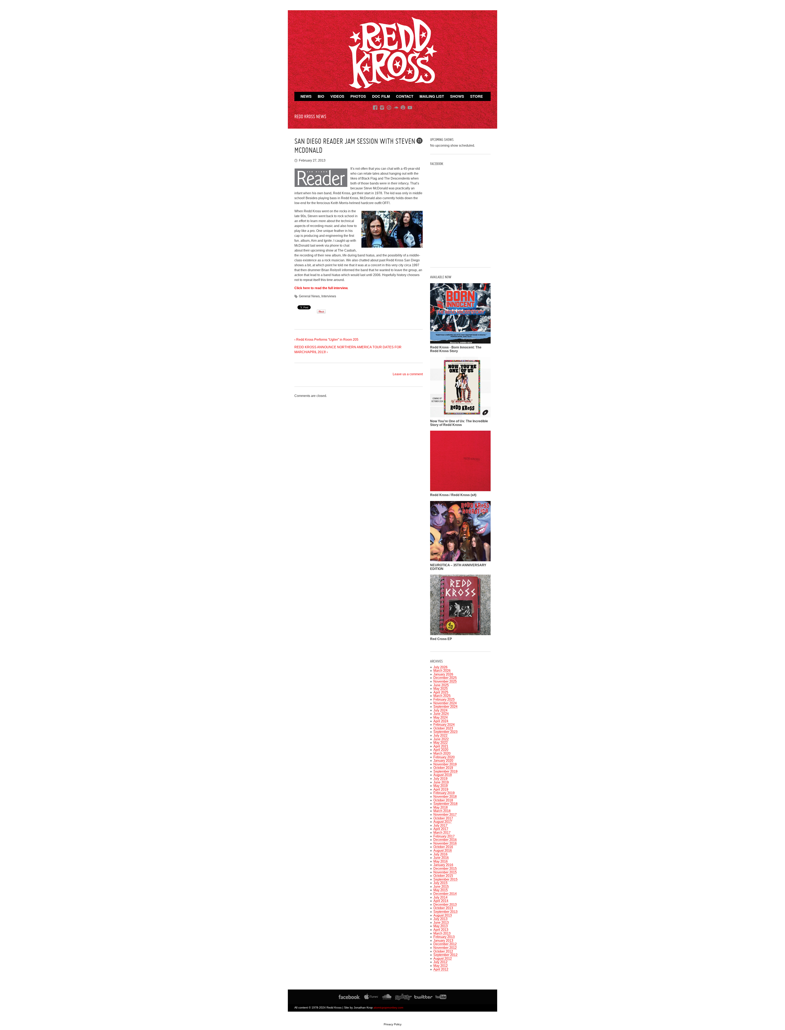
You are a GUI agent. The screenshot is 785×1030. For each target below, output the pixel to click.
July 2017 (440, 825)
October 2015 (443, 875)
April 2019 (440, 789)
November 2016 (445, 843)
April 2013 (440, 929)
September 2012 (445, 955)
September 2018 (445, 803)
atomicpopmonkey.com (388, 1007)
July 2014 (440, 897)
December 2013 (445, 904)
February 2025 (444, 699)
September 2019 (445, 771)
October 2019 (443, 767)
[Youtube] (409, 107)
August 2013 (442, 915)
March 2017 (442, 832)
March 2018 (442, 811)
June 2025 (441, 685)
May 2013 (440, 926)
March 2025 (442, 696)
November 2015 (445, 872)
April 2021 (440, 746)
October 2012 (443, 951)
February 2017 (444, 836)
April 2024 (440, 721)
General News (309, 296)
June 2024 (441, 713)
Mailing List (431, 96)
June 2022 (441, 739)
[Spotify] (402, 107)
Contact (404, 96)
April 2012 (440, 969)
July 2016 (440, 854)
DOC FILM (381, 96)
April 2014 (440, 901)
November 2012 (445, 947)
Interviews (328, 296)
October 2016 (443, 847)
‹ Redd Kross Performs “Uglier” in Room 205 (326, 339)
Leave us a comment (408, 374)
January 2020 (443, 760)
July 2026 (440, 667)
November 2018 (445, 796)
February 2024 (444, 724)
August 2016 (442, 850)
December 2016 (445, 839)
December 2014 (445, 893)
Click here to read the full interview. (321, 288)
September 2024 (445, 706)
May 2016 (440, 861)
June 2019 (441, 782)
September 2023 (445, 731)
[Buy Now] (460, 342)
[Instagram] (382, 107)
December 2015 (445, 868)
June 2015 (441, 886)
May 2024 (440, 717)
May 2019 (440, 785)
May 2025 (440, 688)
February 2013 (444, 937)
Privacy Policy (392, 1024)
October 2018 (443, 800)
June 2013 (441, 922)
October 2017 (443, 818)
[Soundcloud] (396, 107)
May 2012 (440, 965)
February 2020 (444, 757)
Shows (457, 96)
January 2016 (443, 865)
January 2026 (443, 674)
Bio (321, 96)
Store (476, 96)
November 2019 (445, 764)
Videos (337, 96)
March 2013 (442, 933)
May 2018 (440, 807)
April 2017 (440, 829)
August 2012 (442, 958)
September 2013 (445, 911)
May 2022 (440, 742)
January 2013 (443, 940)
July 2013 (440, 919)
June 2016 (441, 857)
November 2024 (445, 703)
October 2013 (443, 908)
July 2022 (440, 735)
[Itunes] (389, 107)
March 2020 (442, 753)
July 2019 (440, 778)
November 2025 (445, 681)
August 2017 (442, 821)
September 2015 (445, 879)
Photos (358, 96)
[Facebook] (375, 107)
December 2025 (445, 678)
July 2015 (440, 883)
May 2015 (440, 890)
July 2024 (440, 710)
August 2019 (442, 775)
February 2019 (444, 793)
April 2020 (440, 749)
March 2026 (442, 670)
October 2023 (443, 728)
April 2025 (440, 692)
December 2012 (445, 944)
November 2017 (445, 814)
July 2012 (440, 962)
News (306, 96)
